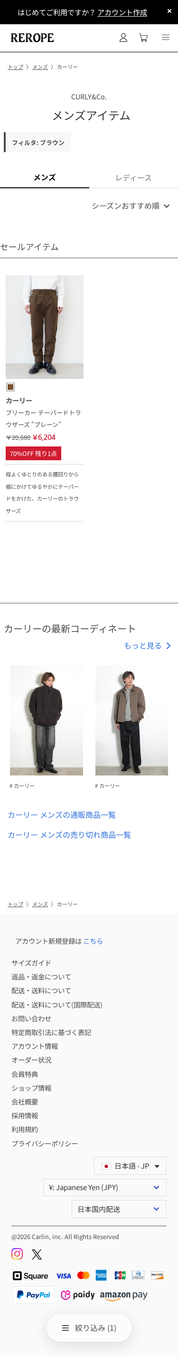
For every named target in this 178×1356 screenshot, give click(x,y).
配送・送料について (41, 990)
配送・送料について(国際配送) (57, 1004)
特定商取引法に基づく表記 (51, 1032)
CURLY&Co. (89, 96)
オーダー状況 (31, 1060)
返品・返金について (41, 976)
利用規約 (24, 1129)
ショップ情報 (31, 1088)
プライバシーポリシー (44, 1143)
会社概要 (24, 1101)
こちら (93, 941)
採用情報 (24, 1115)
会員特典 (24, 1074)
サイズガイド (31, 963)
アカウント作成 (122, 12)
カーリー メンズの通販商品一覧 (62, 814)
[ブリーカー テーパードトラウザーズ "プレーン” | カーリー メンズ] (45, 328)
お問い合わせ (31, 1018)
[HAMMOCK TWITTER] (37, 1256)
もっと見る (143, 645)
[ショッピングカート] (143, 37)
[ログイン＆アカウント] (123, 37)
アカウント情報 (34, 1046)
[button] (165, 37)
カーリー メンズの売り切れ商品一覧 (69, 834)
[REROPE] (31, 37)
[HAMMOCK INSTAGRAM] (17, 1256)
